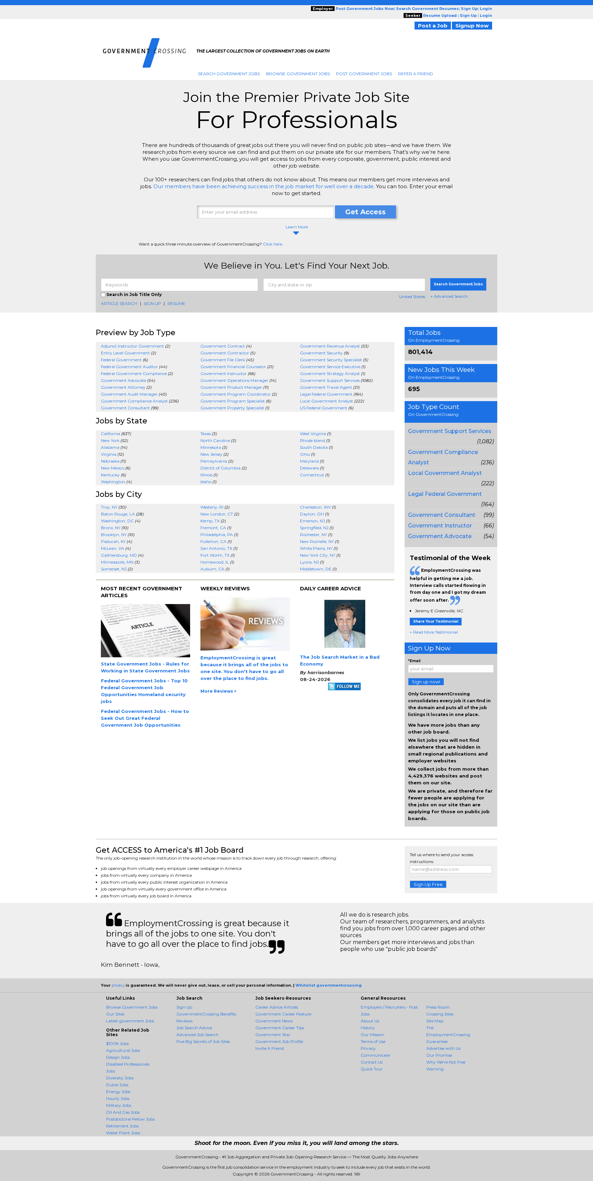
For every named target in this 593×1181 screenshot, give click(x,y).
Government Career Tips (279, 1027)
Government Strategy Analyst (330, 373)
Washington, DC (117, 520)
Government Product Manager (231, 387)
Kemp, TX (210, 520)
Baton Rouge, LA (118, 513)
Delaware (309, 467)
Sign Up (184, 1007)
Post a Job (432, 25)
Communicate (375, 1055)
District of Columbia (220, 467)
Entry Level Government (125, 352)
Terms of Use (373, 1041)
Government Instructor (223, 373)
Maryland (309, 461)
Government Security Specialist (331, 359)
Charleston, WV (315, 507)
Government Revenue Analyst (330, 346)
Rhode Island (312, 440)
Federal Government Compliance (134, 373)
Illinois (206, 474)
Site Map (434, 1020)
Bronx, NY (110, 527)
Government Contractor (224, 352)
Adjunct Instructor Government (132, 346)
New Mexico (112, 467)
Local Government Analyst (326, 401)
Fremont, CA (213, 527)
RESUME (176, 303)
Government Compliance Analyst (134, 401)
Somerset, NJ (114, 568)
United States (412, 296)
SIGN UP (152, 303)
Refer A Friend (415, 73)
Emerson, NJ (312, 520)
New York (110, 440)
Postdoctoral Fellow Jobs (130, 1119)
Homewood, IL (214, 562)
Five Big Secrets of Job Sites (203, 1041)
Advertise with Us (443, 1048)
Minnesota (210, 447)
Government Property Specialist (232, 407)
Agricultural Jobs (123, 1050)
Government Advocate (123, 380)
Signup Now (472, 25)
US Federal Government (323, 407)
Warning (435, 1068)
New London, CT (216, 513)
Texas (205, 433)
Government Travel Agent (326, 387)
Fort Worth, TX (215, 555)
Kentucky (110, 474)
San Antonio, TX (216, 548)
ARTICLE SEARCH (119, 303)
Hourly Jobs (117, 1098)
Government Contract (222, 346)
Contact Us (372, 1062)
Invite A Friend (269, 1048)
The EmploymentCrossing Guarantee (448, 1034)
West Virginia (313, 433)
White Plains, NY (316, 548)
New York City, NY (317, 555)
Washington (113, 481)
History (368, 1027)
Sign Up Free (428, 884)
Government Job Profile (279, 1041)
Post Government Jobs (364, 73)
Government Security (321, 352)
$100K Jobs (117, 1043)
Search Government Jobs (229, 73)
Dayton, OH (312, 513)
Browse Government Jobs (298, 73)
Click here (272, 244)
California (110, 433)
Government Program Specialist (232, 401)
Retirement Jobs (122, 1125)
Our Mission (372, 1034)
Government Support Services (330, 380)
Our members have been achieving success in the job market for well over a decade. (264, 186)
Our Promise (439, 1055)
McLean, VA (112, 548)
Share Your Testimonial (435, 621)
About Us (370, 1020)
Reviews (184, 1020)
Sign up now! (426, 681)
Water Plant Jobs (123, 1132)
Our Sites (115, 1014)
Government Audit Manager (129, 394)
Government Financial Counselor (233, 366)
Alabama (110, 447)
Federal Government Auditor (129, 366)
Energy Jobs (118, 1091)
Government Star (272, 1034)
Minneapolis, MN (117, 562)
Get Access (365, 212)
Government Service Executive (330, 366)
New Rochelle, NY (317, 541)
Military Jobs (118, 1105)
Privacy (368, 1048)
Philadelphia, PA (216, 534)
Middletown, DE (316, 568)
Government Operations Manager (234, 380)
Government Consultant (125, 407)
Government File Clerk (222, 359)
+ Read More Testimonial (434, 632)
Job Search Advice (194, 1027)
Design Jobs (118, 1057)
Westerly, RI (211, 507)
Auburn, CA (212, 568)
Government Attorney (123, 387)
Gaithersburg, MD (119, 555)
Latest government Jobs (130, 1020)
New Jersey (211, 454)
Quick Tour (372, 1068)
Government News (274, 1020)
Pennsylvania (213, 461)
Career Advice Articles (276, 1007)
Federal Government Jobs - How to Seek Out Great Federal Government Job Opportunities (145, 718)
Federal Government (121, 359)
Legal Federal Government (326, 394)
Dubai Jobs (117, 1084)
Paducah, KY (113, 541)
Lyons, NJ (309, 562)
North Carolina (215, 440)
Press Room (438, 1007)
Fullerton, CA (213, 541)
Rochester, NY (313, 534)
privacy (118, 985)
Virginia (108, 454)
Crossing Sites (439, 1014)
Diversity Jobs (119, 1077)
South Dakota (314, 447)
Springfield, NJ (314, 527)
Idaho (205, 481)
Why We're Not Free (445, 1062)
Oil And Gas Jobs (123, 1112)
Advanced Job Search (197, 1034)
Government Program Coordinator (235, 394)
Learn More (297, 226)
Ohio (305, 454)
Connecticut (312, 474)
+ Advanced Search (449, 296)
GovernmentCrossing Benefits (206, 1014)
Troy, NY (109, 507)
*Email (414, 661)
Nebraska (110, 461)
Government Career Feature (283, 1014)
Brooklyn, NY (114, 534)
